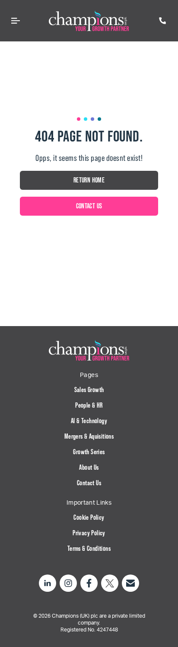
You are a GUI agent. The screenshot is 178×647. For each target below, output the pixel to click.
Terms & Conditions (89, 548)
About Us (89, 467)
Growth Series (89, 452)
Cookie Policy (88, 517)
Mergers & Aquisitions (89, 436)
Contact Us (89, 483)
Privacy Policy (89, 533)
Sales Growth (89, 390)
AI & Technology (89, 421)
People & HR (88, 405)
